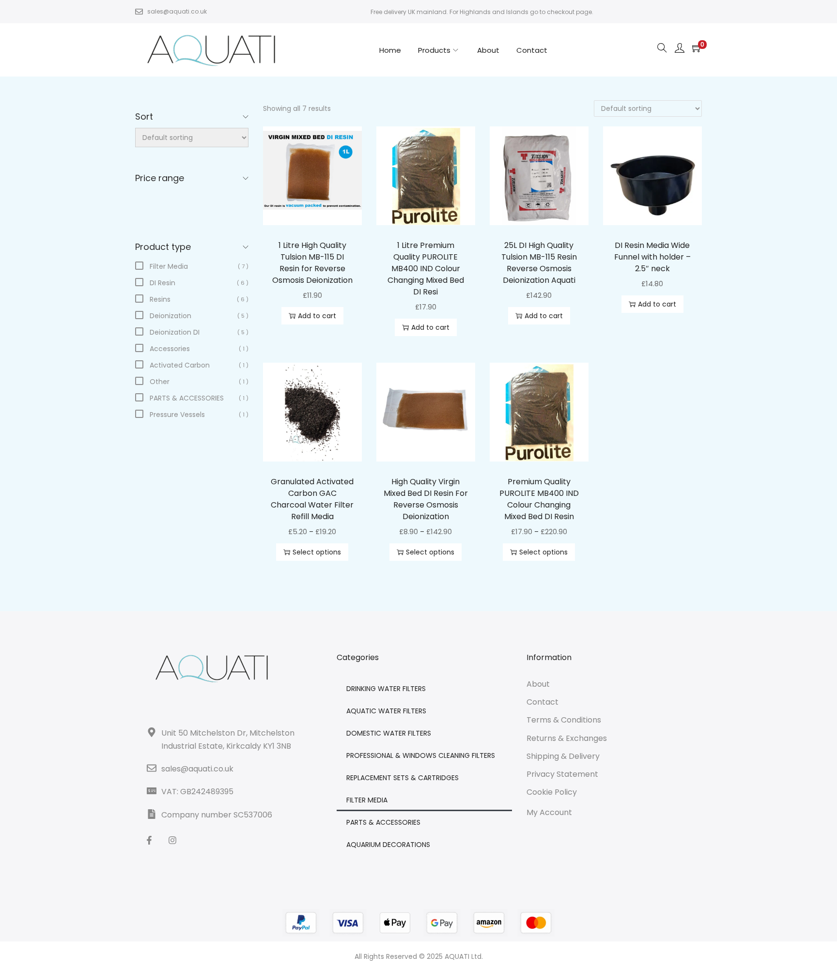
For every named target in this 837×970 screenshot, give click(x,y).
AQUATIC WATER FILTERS (386, 711)
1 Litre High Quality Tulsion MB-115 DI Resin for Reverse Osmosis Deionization (312, 263)
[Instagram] (172, 840)
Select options (317, 552)
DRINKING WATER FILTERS (386, 688)
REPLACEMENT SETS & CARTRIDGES (402, 778)
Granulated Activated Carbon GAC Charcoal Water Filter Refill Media (312, 499)
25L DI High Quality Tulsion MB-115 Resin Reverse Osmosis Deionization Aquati (539, 263)
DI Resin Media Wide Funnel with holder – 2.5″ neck (652, 257)
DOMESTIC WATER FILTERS (388, 733)
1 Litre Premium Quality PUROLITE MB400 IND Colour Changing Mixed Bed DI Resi (426, 268)
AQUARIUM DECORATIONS (388, 844)
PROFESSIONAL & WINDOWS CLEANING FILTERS (420, 755)
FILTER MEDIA (367, 800)
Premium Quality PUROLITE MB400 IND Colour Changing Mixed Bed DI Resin (539, 499)
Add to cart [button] (317, 316)
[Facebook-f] (149, 840)
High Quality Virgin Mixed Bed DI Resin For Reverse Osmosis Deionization (426, 499)
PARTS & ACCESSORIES (383, 822)
